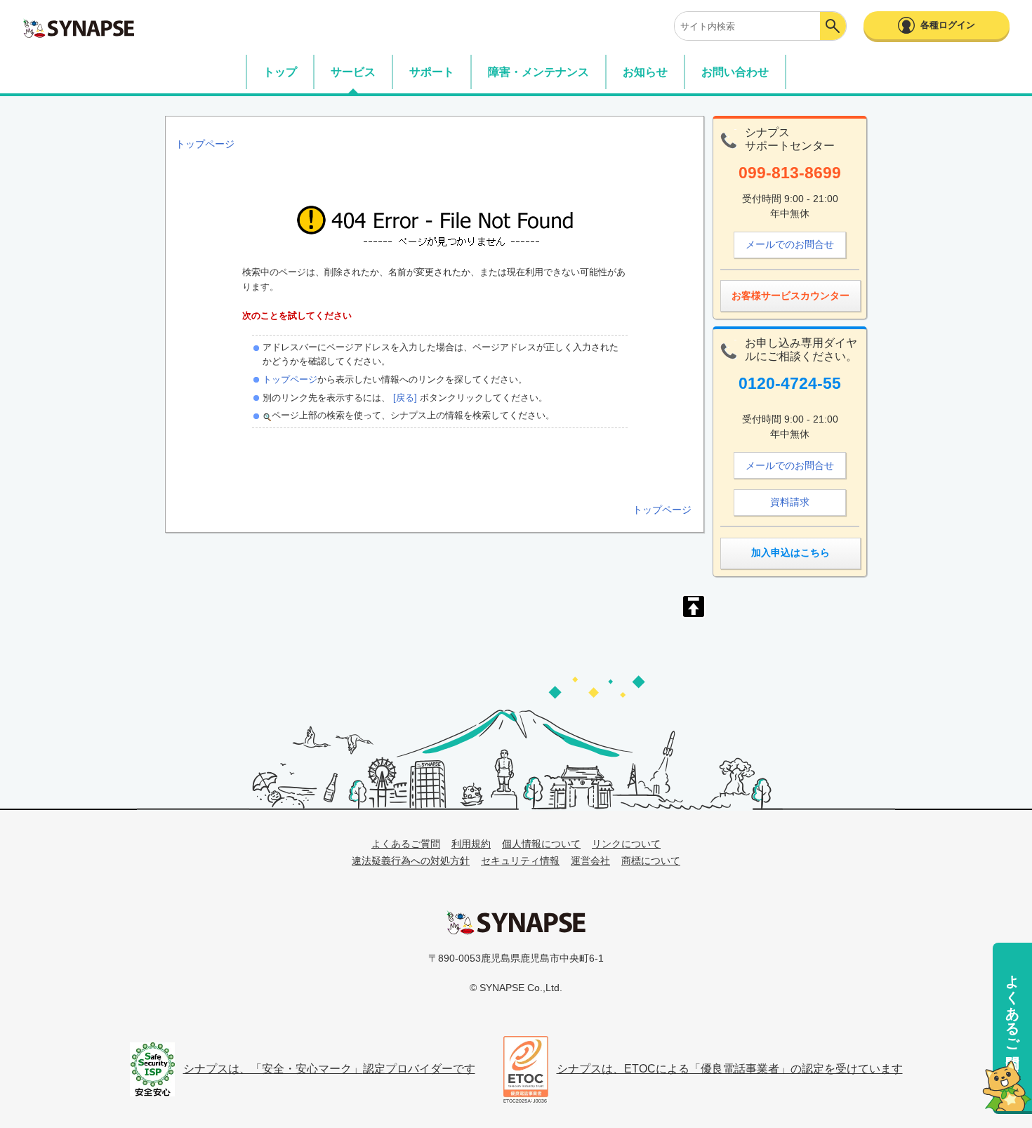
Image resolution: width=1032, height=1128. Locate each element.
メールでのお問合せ (790, 244)
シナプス (516, 922)
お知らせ (645, 72)
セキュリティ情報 (520, 860)
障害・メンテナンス (538, 72)
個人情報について (541, 843)
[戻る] (403, 397)
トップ (280, 72)
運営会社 (590, 860)
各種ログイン (947, 25)
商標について (650, 860)
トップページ (290, 379)
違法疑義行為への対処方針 (411, 860)
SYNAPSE (78, 28)
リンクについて (626, 843)
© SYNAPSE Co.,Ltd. (516, 987)
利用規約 (471, 843)
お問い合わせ (735, 72)
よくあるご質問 (1012, 1004)
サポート (431, 72)
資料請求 (789, 501)
